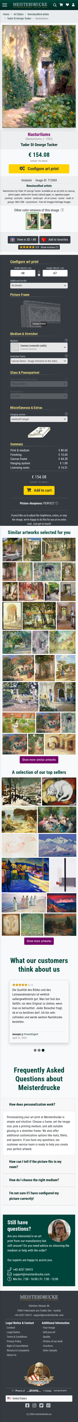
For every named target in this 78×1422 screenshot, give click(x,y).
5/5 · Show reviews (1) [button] (46, 247)
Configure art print (42, 168)
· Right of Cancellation (17, 1346)
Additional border (18, 280)
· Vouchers (47, 1346)
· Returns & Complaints (17, 1350)
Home (6, 14)
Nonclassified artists (38, 14)
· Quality (46, 1336)
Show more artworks (39, 941)
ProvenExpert (31, 1034)
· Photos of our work (52, 1341)
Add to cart (41, 490)
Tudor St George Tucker (19, 18)
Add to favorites (57, 239)
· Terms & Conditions (16, 1336)
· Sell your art (48, 1332)
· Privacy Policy (13, 1341)
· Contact (10, 1327)
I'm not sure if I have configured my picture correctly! (34, 1196)
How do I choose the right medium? (34, 1180)
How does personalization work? (32, 1104)
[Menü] (4, 5)
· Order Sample (49, 1350)
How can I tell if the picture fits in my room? (35, 1164)
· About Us (11, 1355)
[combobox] (39, 285)
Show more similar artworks (39, 760)
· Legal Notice (13, 1332)
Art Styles (18, 14)
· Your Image (48, 1327)
